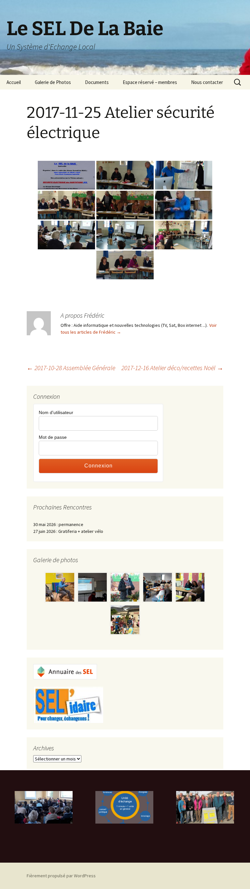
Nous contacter (207, 82)
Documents (97, 82)
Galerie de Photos (53, 82)
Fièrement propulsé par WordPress (61, 876)
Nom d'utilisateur (56, 412)
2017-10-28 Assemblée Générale (71, 368)
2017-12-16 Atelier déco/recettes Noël (172, 368)
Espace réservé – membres (150, 82)
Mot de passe (53, 437)
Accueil (14, 82)
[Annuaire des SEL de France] (65, 671)
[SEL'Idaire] (68, 704)
